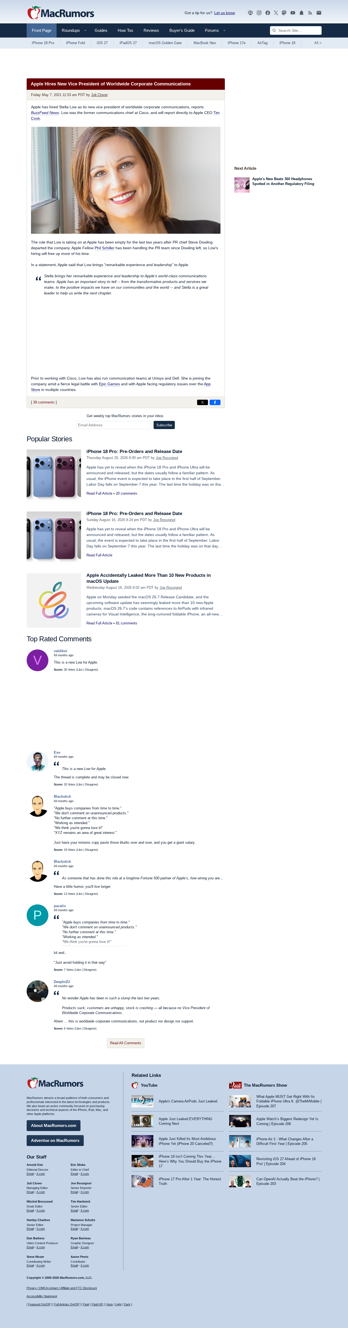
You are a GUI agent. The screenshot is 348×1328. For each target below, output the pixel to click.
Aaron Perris (79, 1256)
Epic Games (109, 384)
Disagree (91, 669)
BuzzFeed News (45, 112)
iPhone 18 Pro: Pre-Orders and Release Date (134, 451)
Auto (110, 1304)
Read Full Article (99, 493)
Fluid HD (97, 1304)
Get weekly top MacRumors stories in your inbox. (125, 416)
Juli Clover (99, 95)
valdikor (60, 651)
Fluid (86, 1304)
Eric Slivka (78, 1164)
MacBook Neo (205, 43)
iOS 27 (102, 43)
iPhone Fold (75, 43)
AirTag (262, 43)
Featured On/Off (39, 1304)
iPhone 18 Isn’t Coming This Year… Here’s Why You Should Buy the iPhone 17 (190, 1161)
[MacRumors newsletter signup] (319, 13)
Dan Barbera (35, 1238)
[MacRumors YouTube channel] (293, 13)
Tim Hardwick (80, 1201)
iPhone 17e (237, 43)
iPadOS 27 (128, 43)
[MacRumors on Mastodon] (284, 13)
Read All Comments (125, 1043)
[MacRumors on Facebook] (268, 13)
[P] (37, 925)
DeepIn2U (62, 982)
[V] (37, 670)
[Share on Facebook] (215, 402)
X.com (40, 1173)
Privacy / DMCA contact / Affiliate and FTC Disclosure (62, 1288)
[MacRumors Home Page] (61, 13)
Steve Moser (35, 1256)
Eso (57, 752)
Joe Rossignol (167, 458)
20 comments (126, 493)
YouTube (149, 1085)
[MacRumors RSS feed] (310, 13)
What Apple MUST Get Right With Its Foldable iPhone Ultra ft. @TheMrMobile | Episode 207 (288, 1101)
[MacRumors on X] (276, 13)
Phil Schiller (104, 248)
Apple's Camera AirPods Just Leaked (188, 1101)
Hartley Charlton (38, 1220)
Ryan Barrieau (81, 1238)
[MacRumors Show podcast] (250, 13)
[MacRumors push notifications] (301, 13)
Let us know (224, 13)
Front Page (41, 30)
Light (118, 1304)
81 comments (126, 623)
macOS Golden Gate (165, 43)
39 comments (44, 402)
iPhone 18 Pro (43, 43)
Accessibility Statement (42, 1296)
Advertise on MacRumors (55, 1140)
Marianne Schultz (83, 1220)
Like (80, 669)
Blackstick (62, 796)
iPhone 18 (287, 43)
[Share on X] (202, 402)
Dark (127, 1304)
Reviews (151, 30)
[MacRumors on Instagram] (259, 13)
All (318, 43)
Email (30, 1173)
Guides (101, 30)
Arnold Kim (35, 1164)
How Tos (125, 30)
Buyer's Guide (182, 30)
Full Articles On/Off (66, 1304)
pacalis (60, 906)
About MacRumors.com (53, 1125)
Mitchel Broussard (40, 1201)
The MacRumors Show (265, 1085)
